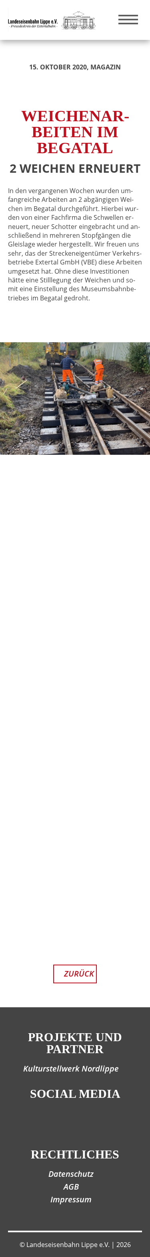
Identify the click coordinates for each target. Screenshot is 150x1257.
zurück (79, 973)
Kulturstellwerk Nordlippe (71, 1068)
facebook (62, 1123)
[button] (137, 953)
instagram (88, 1123)
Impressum (71, 1199)
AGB (71, 1186)
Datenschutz (71, 1173)
